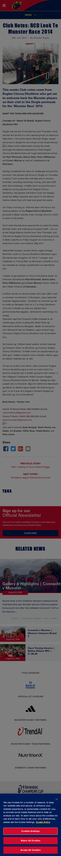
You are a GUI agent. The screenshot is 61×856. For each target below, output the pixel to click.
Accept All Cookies (30, 850)
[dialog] (30, 825)
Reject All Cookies (30, 840)
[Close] (57, 799)
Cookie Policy (43, 822)
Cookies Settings (30, 831)
